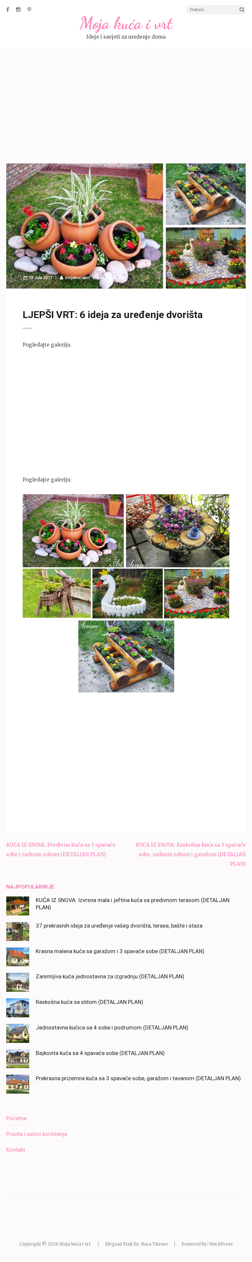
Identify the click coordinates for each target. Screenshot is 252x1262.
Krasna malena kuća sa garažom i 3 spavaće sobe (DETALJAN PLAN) (120, 951)
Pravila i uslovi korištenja (36, 1134)
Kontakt (15, 1149)
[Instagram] (18, 9)
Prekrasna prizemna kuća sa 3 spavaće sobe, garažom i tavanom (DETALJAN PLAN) (138, 1078)
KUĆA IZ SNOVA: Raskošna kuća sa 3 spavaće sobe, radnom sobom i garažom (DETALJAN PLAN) (191, 854)
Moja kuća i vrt (126, 23)
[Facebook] (7, 9)
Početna (16, 1118)
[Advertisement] (126, 108)
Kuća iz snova (110, 277)
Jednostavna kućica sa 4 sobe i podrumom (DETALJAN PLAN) (112, 1027)
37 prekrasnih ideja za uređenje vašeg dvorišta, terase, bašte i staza (119, 925)
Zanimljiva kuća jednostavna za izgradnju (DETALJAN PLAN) (110, 976)
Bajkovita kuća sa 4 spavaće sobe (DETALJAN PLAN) (100, 1053)
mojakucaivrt (77, 277)
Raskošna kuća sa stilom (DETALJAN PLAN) (89, 1002)
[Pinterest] (29, 9)
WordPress (221, 1244)
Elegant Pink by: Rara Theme (136, 1244)
